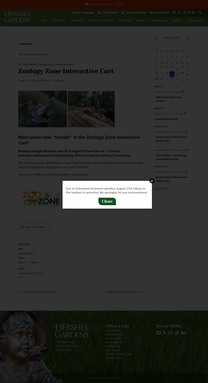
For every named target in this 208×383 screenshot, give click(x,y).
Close (107, 201)
